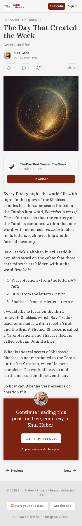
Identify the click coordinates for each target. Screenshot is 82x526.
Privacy (42, 490)
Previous (17, 471)
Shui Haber (21, 53)
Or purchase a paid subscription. (41, 449)
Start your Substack (30, 506)
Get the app (63, 506)
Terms (54, 490)
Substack (19, 517)
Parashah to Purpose (22, 20)
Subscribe (57, 6)
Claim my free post (41, 438)
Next (67, 471)
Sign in (73, 6)
